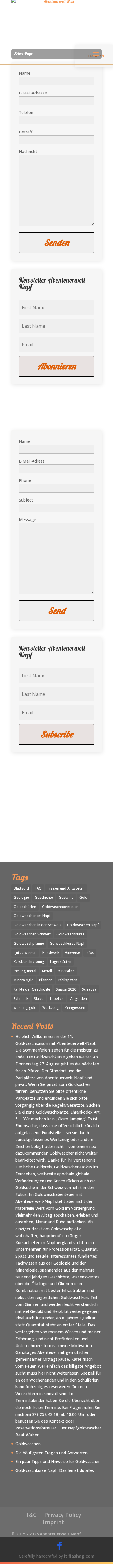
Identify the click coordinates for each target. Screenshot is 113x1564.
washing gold (25, 1007)
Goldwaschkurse (71, 934)
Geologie (21, 897)
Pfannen (45, 980)
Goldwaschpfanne (29, 943)
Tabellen (56, 998)
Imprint (53, 1522)
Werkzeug (50, 1007)
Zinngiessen (75, 1007)
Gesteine (66, 897)
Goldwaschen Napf (83, 924)
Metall (47, 970)
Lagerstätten (60, 961)
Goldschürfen (25, 906)
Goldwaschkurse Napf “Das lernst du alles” (55, 1470)
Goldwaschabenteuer (60, 906)
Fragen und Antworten (66, 888)
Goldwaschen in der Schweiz (37, 924)
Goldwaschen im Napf (32, 915)
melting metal (25, 970)
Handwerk (50, 952)
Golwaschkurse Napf (67, 943)
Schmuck (21, 998)
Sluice (38, 998)
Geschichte (44, 897)
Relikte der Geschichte (32, 989)
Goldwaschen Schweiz (32, 934)
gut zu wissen (25, 952)
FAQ (38, 888)
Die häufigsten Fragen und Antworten (51, 1452)
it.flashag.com (79, 1556)
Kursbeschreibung (29, 961)
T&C (31, 1515)
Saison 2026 (66, 989)
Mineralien (66, 970)
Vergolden (78, 998)
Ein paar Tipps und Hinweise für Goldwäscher (57, 1461)
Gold (83, 897)
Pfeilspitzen (67, 980)
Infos (90, 952)
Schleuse (89, 989)
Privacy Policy (62, 1515)
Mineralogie (23, 980)
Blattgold (21, 888)
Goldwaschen (28, 1443)
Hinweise (72, 952)
